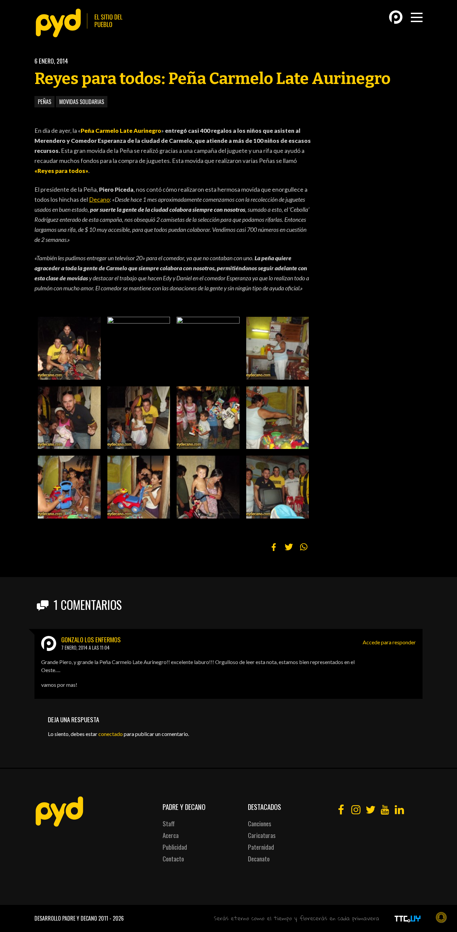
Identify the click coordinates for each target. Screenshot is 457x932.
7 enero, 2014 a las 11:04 (85, 647)
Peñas (44, 101)
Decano (99, 199)
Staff (169, 823)
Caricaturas (262, 835)
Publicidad (175, 847)
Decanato (259, 858)
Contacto (173, 858)
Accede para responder (389, 642)
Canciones (259, 823)
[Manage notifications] (441, 917)
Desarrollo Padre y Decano (65, 918)
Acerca (171, 835)
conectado (110, 734)
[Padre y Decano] (81, 23)
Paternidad (261, 847)
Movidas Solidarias (81, 101)
